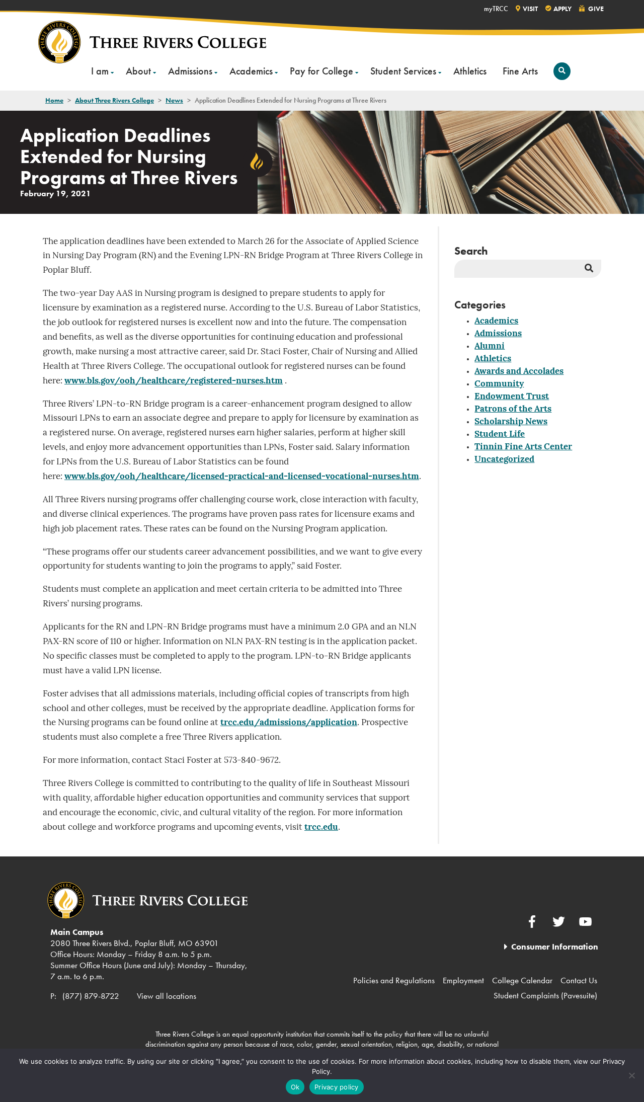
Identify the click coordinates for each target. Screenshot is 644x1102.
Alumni (489, 346)
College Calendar (522, 980)
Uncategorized (504, 459)
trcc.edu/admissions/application (288, 723)
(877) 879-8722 (90, 995)
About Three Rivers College (114, 100)
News (174, 100)
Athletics (470, 70)
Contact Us (578, 980)
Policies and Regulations (394, 980)
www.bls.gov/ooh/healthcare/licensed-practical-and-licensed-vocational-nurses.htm (241, 477)
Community (499, 384)
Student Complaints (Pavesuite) (545, 995)
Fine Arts (520, 70)
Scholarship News (510, 422)
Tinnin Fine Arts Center (523, 447)
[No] (631, 1075)
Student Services (403, 70)
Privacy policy (336, 1087)
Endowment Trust (511, 396)
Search (471, 251)
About (138, 70)
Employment (463, 980)
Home (54, 100)
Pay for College (321, 70)
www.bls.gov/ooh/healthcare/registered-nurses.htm (173, 381)
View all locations (166, 995)
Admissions (190, 70)
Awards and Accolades (519, 371)
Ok (295, 1087)
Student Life (499, 434)
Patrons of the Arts (512, 409)
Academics (251, 70)
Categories (480, 304)
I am (100, 70)
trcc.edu (321, 827)
